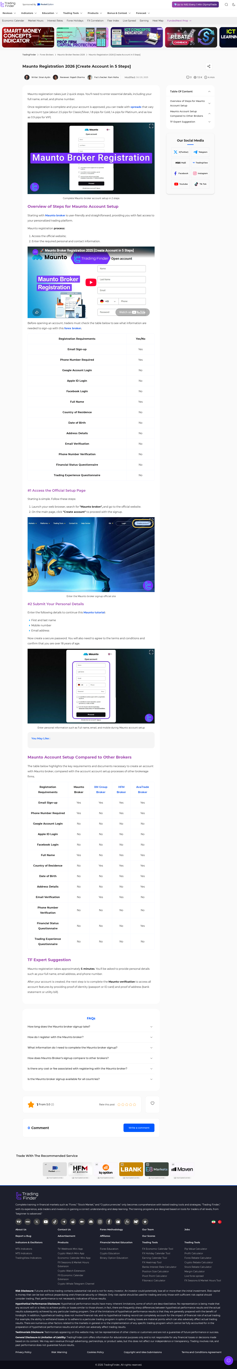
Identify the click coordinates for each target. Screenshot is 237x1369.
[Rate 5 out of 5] (134, 1104)
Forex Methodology (111, 1229)
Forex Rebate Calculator (198, 1257)
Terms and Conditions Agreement (202, 1352)
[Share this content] (209, 66)
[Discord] (91, 1222)
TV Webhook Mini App (70, 1248)
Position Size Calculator (155, 1271)
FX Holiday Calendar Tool (156, 1253)
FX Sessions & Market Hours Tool (202, 1280)
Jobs (187, 1229)
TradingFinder (29, 54)
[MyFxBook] (127, 1222)
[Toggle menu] (228, 1360)
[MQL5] (28, 1222)
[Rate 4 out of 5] (130, 1104)
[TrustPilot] (145, 1222)
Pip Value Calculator (195, 1248)
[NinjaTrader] (136, 1222)
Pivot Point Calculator (154, 1276)
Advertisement (66, 1236)
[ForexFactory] (118, 1222)
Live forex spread (193, 1276)
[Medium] (82, 1222)
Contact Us (64, 1229)
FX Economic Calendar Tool (157, 1248)
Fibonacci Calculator (153, 1280)
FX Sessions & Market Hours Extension (73, 1264)
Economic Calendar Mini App (74, 1257)
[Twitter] (37, 1222)
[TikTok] (55, 1222)
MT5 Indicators (23, 1253)
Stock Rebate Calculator (198, 1267)
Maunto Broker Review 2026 (71, 54)
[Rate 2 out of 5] (122, 1104)
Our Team (148, 1229)
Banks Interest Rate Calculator (159, 1267)
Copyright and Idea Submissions (143, 1352)
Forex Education (109, 1248)
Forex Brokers (47, 54)
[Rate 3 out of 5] (126, 1104)
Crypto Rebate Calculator (198, 1262)
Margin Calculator (194, 1271)
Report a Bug (23, 1236)
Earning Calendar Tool (154, 1257)
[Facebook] (109, 1222)
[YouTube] (46, 1222)
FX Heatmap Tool (152, 1262)
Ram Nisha (113, 77)
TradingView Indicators (28, 1257)
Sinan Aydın (44, 77)
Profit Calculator (193, 1253)
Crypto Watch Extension (71, 1270)
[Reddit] (73, 1222)
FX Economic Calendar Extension (70, 1277)
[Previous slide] (5, 37)
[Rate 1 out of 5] (119, 1104)
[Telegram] (64, 1222)
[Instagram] (100, 1222)
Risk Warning (59, 1352)
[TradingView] (18, 1222)
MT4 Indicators (23, 1248)
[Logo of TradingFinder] (8, 4)
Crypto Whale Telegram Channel (76, 1283)
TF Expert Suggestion (182, 121)
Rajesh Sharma (77, 77)
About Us (20, 1229)
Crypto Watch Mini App (71, 1253)
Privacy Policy (23, 1352)
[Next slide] (232, 37)
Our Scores (148, 1236)
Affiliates (105, 1236)
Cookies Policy (95, 1352)
